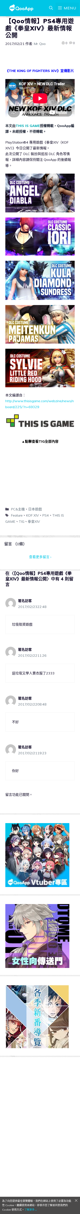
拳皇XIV (34, 521)
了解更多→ (30, 1209)
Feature (17, 515)
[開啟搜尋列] (51, 8)
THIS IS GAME (28, 126)
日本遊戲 (35, 509)
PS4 (45, 515)
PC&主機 (18, 509)
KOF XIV (32, 515)
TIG (21, 521)
